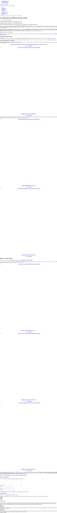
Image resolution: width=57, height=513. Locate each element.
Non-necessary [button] (2, 509)
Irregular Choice (18, 475)
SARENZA (30, 401)
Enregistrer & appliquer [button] (3, 512)
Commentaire (2, 485)
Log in (16, 494)
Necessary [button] (1, 505)
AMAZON (30, 256)
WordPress (13, 494)
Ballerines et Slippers (10, 475)
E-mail (1, 488)
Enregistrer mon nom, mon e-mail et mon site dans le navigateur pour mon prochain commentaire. (14, 491)
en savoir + (46, 496)
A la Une (5, 475)
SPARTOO (30, 115)
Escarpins (36, 44)
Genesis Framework (8, 494)
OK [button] (43, 496)
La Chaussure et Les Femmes (4, 4)
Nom (1, 486)
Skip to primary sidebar (5, 2)
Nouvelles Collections (24, 475)
